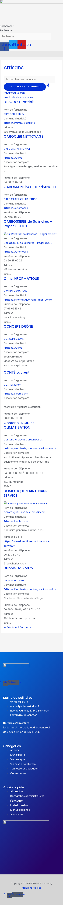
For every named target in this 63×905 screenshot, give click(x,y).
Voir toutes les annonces (18, 97)
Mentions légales (31, 887)
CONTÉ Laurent (17, 372)
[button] (31, 54)
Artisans (8, 123)
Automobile (21, 208)
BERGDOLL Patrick (19, 101)
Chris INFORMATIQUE (21, 278)
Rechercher (6, 26)
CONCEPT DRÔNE (18, 326)
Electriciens (21, 393)
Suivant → (26, 627)
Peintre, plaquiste (24, 123)
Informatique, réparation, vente (33, 299)
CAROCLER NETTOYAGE (23, 136)
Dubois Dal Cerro (18, 568)
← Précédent (12, 627)
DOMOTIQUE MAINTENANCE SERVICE (27, 493)
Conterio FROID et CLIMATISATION (19, 425)
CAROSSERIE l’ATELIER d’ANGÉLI (30, 186)
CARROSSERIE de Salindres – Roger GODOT (28, 223)
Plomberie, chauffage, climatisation (35, 448)
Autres (18, 157)
